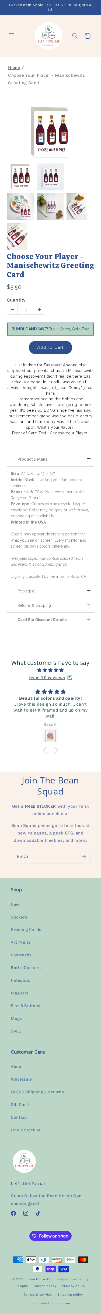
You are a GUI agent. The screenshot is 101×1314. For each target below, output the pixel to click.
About (17, 1066)
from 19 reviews (47, 677)
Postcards (21, 955)
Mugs (16, 1018)
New (15, 904)
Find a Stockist (25, 1130)
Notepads (20, 980)
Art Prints (20, 942)
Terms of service (38, 1294)
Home (14, 67)
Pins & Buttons (25, 1005)
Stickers (19, 917)
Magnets (19, 993)
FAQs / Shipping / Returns (37, 1092)
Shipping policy (70, 1294)
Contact (19, 1117)
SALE (16, 1031)
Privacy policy (73, 1286)
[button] (11, 36)
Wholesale (21, 1079)
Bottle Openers (26, 967)
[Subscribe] (84, 856)
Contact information (53, 1303)
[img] (50, 670)
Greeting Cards (26, 929)
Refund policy (45, 1286)
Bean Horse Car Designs (47, 1279)
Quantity (16, 300)
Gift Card (20, 1104)
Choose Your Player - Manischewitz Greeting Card (50, 265)
